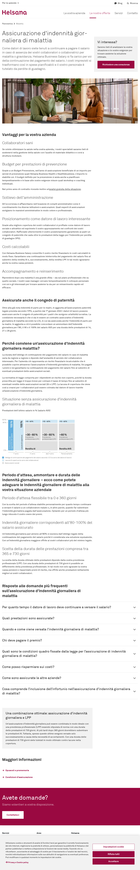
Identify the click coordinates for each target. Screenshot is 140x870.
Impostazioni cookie (113, 847)
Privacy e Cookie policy (18, 862)
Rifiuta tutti (113, 854)
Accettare (113, 861)
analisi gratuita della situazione (65, 189)
